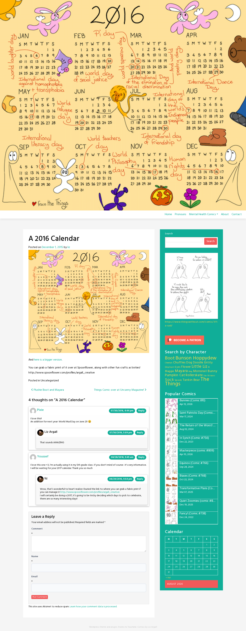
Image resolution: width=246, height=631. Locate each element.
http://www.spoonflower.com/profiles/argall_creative (90, 492)
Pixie (40, 410)
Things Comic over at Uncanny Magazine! (119, 390)
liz (69, 247)
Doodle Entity (203, 362)
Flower (186, 366)
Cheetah (169, 362)
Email (34, 577)
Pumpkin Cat (175, 375)
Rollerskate (194, 375)
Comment (37, 529)
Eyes (177, 367)
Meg (191, 371)
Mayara (181, 371)
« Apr (168, 577)
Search (169, 234)
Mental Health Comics (202, 214)
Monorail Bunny (205, 371)
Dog (189, 362)
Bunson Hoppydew (196, 358)
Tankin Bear (191, 380)
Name (34, 556)
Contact (237, 214)
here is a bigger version (47, 359)
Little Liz (199, 367)
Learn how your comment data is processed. (93, 607)
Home (168, 214)
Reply (141, 411)
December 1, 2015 (52, 247)
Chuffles (179, 362)
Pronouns (180, 214)
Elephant (170, 367)
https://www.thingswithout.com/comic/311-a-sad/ (191, 324)
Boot (170, 358)
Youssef (42, 456)
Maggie (169, 371)
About (225, 214)
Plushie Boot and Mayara (48, 390)
